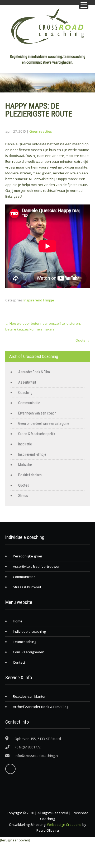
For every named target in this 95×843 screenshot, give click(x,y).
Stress (23, 495)
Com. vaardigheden (28, 652)
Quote (82, 340)
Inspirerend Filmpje (38, 300)
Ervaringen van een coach (37, 413)
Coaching (25, 392)
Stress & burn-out (27, 587)
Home (17, 621)
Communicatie (29, 403)
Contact (19, 662)
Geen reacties (40, 131)
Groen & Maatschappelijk (36, 434)
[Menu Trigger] (83, 4)
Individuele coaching (29, 631)
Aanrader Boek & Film (34, 372)
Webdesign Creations (64, 824)
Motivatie (25, 465)
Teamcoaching (24, 641)
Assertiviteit (27, 382)
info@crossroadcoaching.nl (37, 755)
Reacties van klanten (29, 696)
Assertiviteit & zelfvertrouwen (36, 566)
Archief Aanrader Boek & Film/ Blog (40, 706)
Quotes (23, 485)
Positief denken (30, 475)
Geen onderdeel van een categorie (43, 423)
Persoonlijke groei (27, 556)
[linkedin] (10, 769)
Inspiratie (25, 444)
